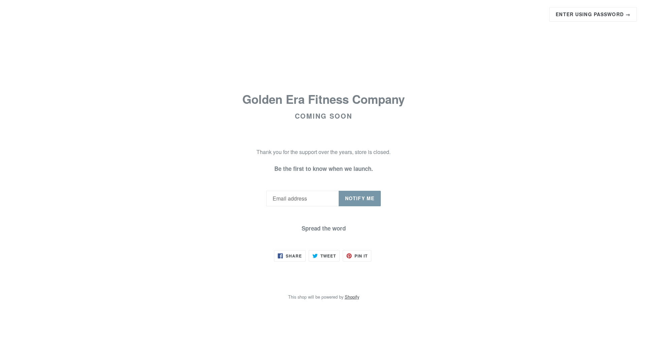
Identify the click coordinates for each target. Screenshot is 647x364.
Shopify (352, 297)
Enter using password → (593, 14)
